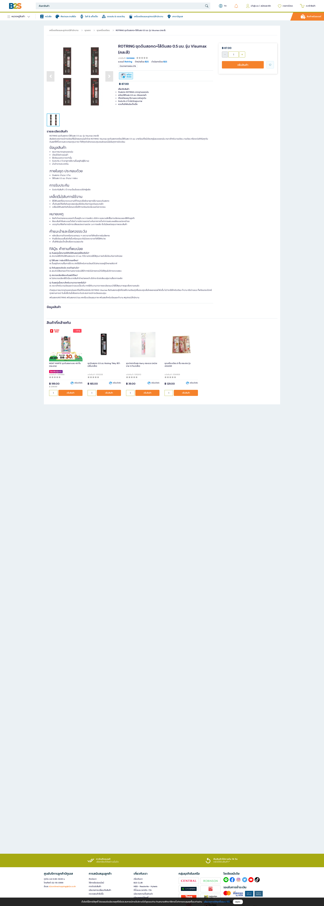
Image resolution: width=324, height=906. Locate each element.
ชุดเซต (88, 30)
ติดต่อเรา (93, 879)
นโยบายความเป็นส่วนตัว (143, 893)
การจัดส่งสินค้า (95, 886)
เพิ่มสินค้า (242, 65)
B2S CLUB (138, 882)
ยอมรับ (237, 902)
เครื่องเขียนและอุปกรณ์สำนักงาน (63, 30)
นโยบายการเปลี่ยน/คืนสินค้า (100, 890)
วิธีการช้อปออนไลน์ (96, 882)
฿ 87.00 (124, 84)
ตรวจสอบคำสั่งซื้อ (96, 893)
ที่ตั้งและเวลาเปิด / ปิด (143, 890)
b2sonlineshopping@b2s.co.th (62, 886)
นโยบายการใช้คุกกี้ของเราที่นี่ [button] (217, 901)
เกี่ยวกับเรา (138, 879)
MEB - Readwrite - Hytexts (145, 886)
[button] (50, 76)
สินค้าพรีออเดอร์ (314, 16)
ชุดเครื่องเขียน (103, 30)
